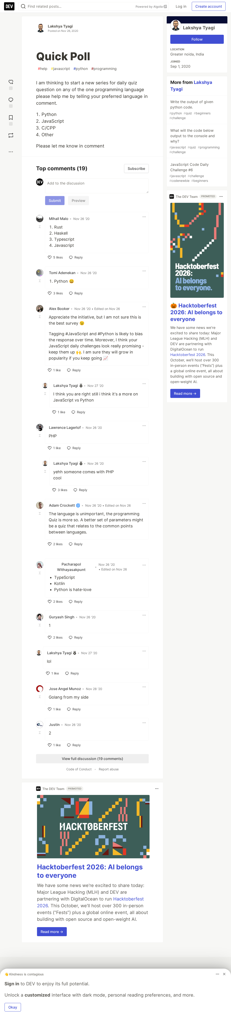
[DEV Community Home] (9, 6)
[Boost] (11, 135)
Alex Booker (59, 308)
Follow (197, 39)
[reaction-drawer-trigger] (11, 84)
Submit (55, 200)
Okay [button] (12, 1007)
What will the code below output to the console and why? (194, 141)
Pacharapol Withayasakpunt (71, 567)
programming (104, 68)
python (81, 68)
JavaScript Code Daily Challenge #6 (189, 172)
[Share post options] (10, 151)
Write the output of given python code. (191, 109)
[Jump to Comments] (11, 102)
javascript (60, 68)
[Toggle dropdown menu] (144, 216)
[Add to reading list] (11, 120)
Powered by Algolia (150, 6)
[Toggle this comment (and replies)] (40, 226)
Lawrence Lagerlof (65, 427)
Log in (181, 6)
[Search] (23, 6)
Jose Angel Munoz (65, 688)
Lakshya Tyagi (60, 26)
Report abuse (109, 769)
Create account (208, 6)
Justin (54, 724)
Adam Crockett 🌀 (64, 505)
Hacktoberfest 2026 (187, 354)
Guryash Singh (61, 617)
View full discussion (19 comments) (92, 758)
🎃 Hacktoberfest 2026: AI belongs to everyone (196, 312)
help (42, 68)
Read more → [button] (52, 931)
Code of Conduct (79, 769)
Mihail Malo (58, 218)
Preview (78, 200)
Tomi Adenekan (62, 272)
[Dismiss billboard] (224, 974)
